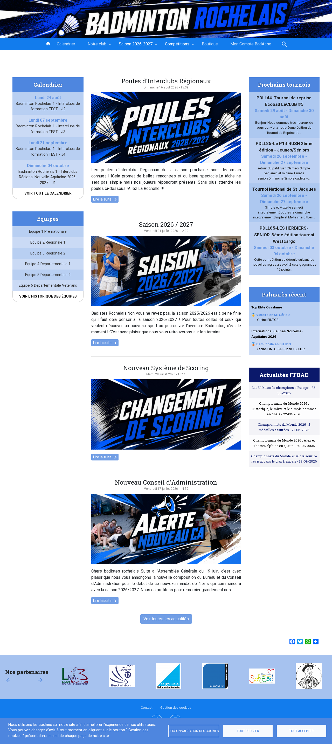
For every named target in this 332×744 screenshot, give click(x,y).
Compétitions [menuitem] (174, 46)
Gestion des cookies (175, 707)
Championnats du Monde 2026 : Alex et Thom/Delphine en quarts (284, 442)
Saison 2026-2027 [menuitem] (133, 46)
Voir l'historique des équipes (48, 296)
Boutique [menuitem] (210, 44)
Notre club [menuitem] (93, 46)
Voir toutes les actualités (166, 618)
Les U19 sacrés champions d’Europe (284, 390)
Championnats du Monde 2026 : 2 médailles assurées (284, 427)
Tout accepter (301, 731)
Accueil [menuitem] (48, 43)
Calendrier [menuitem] (66, 44)
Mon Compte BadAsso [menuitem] (250, 44)
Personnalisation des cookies (194, 731)
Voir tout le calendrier (48, 193)
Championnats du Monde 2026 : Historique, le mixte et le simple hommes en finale (284, 408)
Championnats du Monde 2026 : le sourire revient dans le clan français (284, 458)
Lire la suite (106, 199)
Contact (147, 707)
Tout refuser (248, 731)
